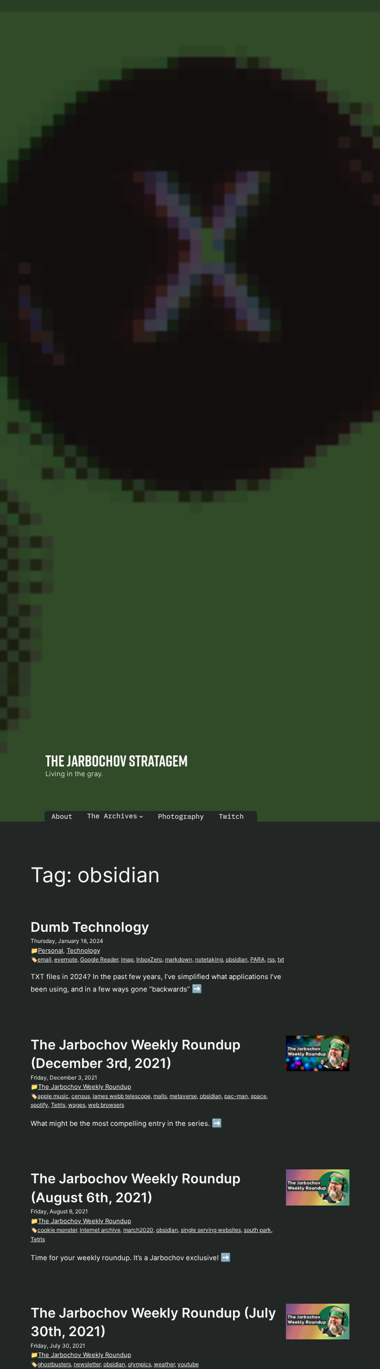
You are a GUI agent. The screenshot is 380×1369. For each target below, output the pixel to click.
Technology (83, 950)
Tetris (58, 1104)
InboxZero (149, 959)
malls (160, 1096)
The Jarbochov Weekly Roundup (84, 1086)
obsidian (236, 959)
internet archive (100, 1229)
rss (271, 959)
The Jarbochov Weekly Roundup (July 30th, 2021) (153, 1322)
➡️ (197, 988)
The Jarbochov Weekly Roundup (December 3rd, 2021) (136, 1053)
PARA (257, 959)
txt (281, 959)
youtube (188, 1364)
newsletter (87, 1364)
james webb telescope (122, 1096)
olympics (139, 1364)
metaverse (183, 1096)
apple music (53, 1096)
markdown (178, 959)
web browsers (106, 1104)
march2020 (138, 1229)
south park (257, 1229)
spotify (39, 1104)
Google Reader (99, 959)
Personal (50, 950)
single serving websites (211, 1229)
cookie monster (57, 1229)
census (80, 1096)
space (258, 1096)
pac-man (236, 1096)
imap (127, 959)
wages (76, 1104)
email (44, 959)
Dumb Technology (90, 927)
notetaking (209, 959)
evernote (65, 959)
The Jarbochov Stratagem (116, 760)
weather (164, 1364)
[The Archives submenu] (141, 816)
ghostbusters (54, 1364)
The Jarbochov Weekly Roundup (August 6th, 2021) (136, 1187)
